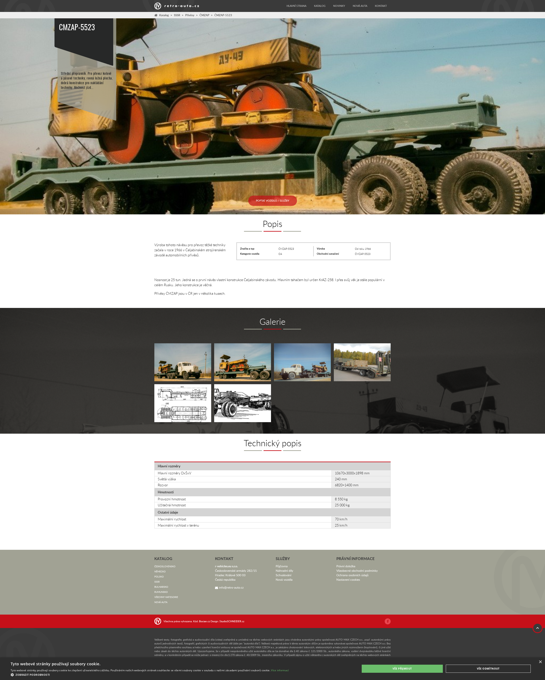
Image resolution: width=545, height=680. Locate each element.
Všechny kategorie (166, 597)
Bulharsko (161, 586)
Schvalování (283, 575)
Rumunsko (161, 591)
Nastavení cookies (348, 579)
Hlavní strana (296, 6)
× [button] (540, 662)
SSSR (177, 15)
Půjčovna (282, 566)
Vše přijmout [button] (402, 668)
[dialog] (272, 668)
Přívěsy (189, 15)
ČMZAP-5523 (223, 15)
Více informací (280, 670)
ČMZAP (204, 15)
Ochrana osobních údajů (352, 575)
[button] (150, 675)
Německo (160, 571)
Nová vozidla (284, 579)
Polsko (159, 576)
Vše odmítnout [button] (488, 668)
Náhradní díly (284, 571)
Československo (164, 566)
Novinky (339, 6)
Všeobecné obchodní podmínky (357, 571)
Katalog (320, 6)
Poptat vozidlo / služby (272, 200)
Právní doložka (345, 566)
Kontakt (381, 6)
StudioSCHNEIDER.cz (231, 621)
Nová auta (360, 6)
